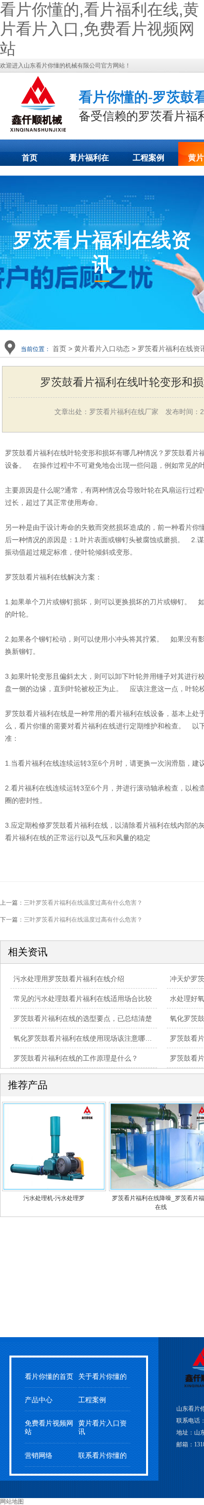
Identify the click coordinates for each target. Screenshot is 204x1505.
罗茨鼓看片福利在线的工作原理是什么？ (75, 1058)
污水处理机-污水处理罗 (54, 1198)
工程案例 (148, 157)
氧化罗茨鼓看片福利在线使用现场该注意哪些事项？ (93, 1038)
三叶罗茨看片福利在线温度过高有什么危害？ (83, 902)
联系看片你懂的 (102, 1455)
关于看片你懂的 (102, 1376)
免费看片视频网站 (49, 1427)
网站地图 (12, 1501)
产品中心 (38, 1400)
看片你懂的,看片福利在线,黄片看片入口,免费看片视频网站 (99, 29)
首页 (30, 157)
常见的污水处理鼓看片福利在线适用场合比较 (82, 999)
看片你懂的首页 (49, 1376)
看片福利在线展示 (89, 160)
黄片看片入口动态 (102, 349)
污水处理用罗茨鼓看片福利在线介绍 (68, 979)
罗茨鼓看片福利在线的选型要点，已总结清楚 (82, 1018)
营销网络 (38, 1455)
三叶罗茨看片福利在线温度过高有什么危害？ (83, 919)
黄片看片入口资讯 (102, 1427)
